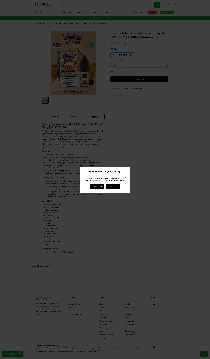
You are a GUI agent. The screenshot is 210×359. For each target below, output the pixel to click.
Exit (113, 186)
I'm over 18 (97, 186)
